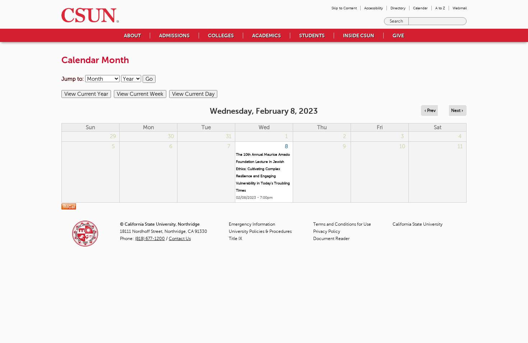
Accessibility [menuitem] (373, 8)
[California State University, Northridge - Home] (88, 15)
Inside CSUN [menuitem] (358, 35)
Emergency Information (252, 224)
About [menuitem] (132, 35)
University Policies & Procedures (260, 231)
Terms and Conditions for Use (342, 224)
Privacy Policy (326, 231)
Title (235, 238)
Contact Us (180, 238)
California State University (418, 224)
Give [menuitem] (398, 35)
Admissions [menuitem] (174, 35)
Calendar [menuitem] (420, 8)
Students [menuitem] (312, 35)
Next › (457, 110)
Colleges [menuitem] (221, 35)
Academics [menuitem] (266, 35)
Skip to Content (344, 8)
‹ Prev (430, 110)
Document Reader (331, 238)
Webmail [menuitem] (460, 8)
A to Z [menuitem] (440, 8)
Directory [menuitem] (398, 8)
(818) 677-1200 (150, 238)
